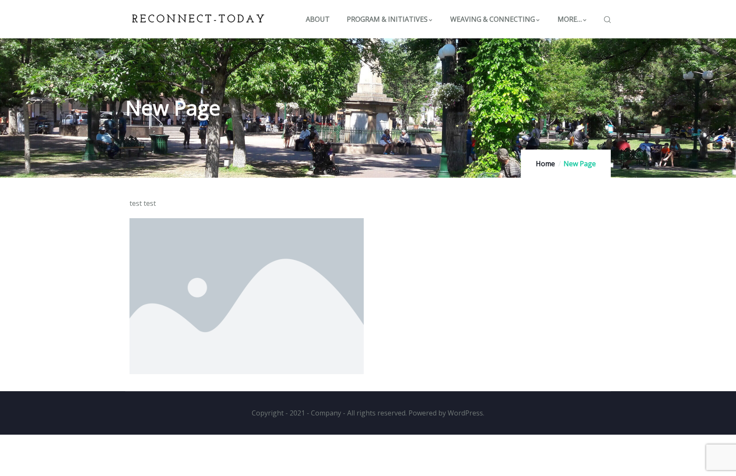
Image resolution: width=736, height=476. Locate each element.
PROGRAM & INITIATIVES (387, 19)
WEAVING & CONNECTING (492, 19)
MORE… (570, 19)
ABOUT (318, 19)
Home (545, 163)
